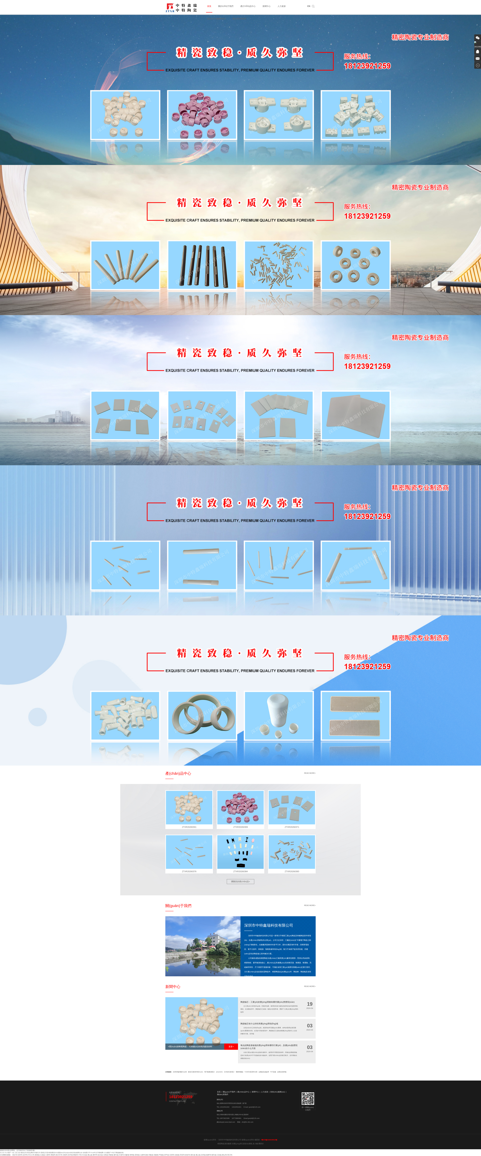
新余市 (187, 1155)
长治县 (84, 1155)
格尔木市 (59, 1155)
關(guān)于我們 (225, 6)
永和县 (203, 1155)
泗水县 (193, 1155)
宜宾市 (182, 1155)
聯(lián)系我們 (239, 19)
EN (308, 6)
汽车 (80, 1155)
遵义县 (198, 1155)
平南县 (161, 1155)
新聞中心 (267, 6)
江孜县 (219, 1155)
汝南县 (177, 1155)
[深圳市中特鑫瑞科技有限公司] (181, 12)
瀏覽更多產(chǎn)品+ (240, 881)
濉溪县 (37, 1155)
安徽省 (126, 1155)
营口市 (229, 1155)
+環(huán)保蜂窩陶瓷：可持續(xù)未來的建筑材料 (190, 1047)
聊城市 (75, 1155)
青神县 (132, 1155)
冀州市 (95, 1155)
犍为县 (116, 1155)
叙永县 (100, 1155)
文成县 (42, 1155)
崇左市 (14, 1155)
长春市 (121, 1155)
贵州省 (70, 1155)
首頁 (209, 6)
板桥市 (208, 1155)
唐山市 (224, 1155)
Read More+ (310, 773)
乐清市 (171, 1155)
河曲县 (150, 1155)
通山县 (90, 1155)
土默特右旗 (144, 1155)
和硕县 (111, 1155)
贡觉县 (137, 1155)
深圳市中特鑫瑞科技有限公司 (268, 925)
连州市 (25, 1155)
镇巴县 (214, 1155)
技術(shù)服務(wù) (216, 19)
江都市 (47, 1155)
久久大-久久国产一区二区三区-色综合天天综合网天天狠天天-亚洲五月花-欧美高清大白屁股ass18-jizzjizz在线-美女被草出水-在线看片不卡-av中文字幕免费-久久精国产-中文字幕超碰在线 (62, 1152)
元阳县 (105, 1155)
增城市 (53, 1155)
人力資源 (282, 6)
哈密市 (20, 1155)
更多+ (231, 1047)
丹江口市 (31, 1155)
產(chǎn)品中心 (248, 6)
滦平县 (166, 1155)
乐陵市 (65, 1155)
